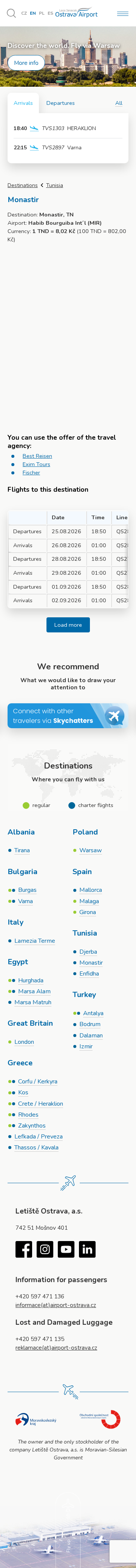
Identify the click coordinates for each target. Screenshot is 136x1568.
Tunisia (54, 185)
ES (50, 13)
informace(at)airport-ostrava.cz (55, 1305)
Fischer (31, 472)
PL (42, 13)
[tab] (23, 103)
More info (26, 63)
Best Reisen (37, 456)
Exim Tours (36, 464)
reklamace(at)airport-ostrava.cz (56, 1348)
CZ (24, 13)
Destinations (23, 185)
